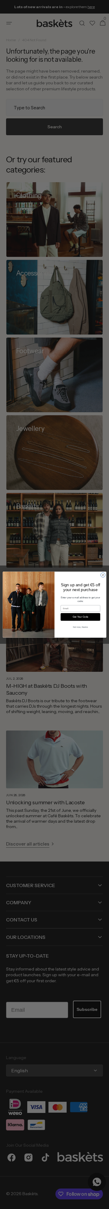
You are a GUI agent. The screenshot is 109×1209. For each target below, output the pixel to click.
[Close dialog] (103, 574)
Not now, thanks (80, 627)
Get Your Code (80, 616)
